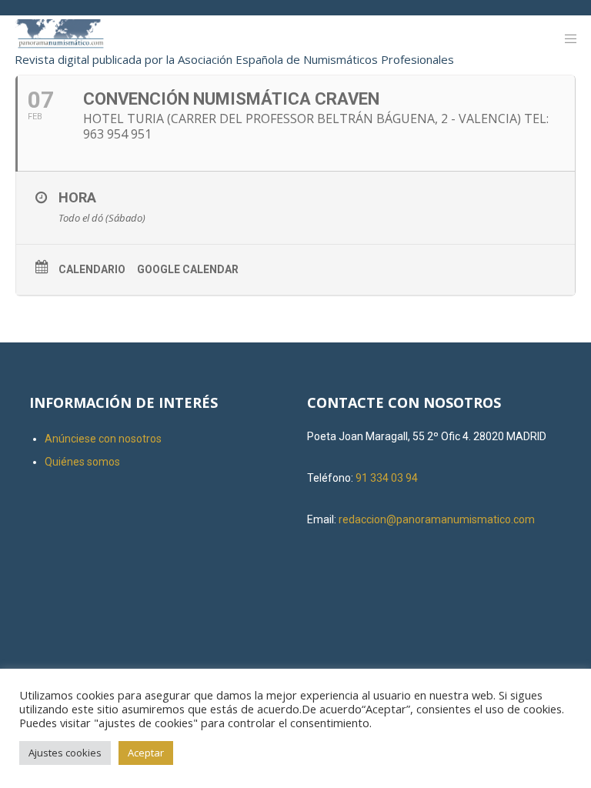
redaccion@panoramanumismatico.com (437, 519)
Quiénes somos (82, 462)
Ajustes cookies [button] (65, 753)
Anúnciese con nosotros (103, 438)
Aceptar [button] (146, 753)
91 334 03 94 (387, 478)
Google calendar (188, 269)
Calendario (91, 269)
